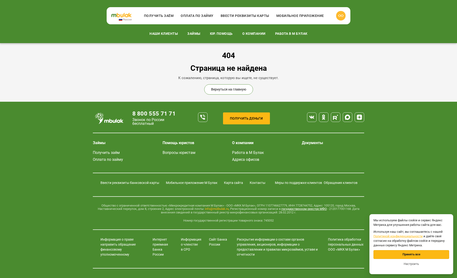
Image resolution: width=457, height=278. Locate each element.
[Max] (347, 117)
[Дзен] (359, 117)
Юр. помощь (221, 33)
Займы (193, 33)
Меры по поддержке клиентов (298, 183)
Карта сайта (233, 183)
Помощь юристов (178, 143)
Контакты (257, 183)
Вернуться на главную (228, 89)
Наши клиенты (163, 33)
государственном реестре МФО (304, 209)
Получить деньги (246, 118)
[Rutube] (335, 117)
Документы (312, 143)
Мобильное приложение (300, 16)
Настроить (411, 264)
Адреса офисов (245, 159)
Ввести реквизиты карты (245, 16)
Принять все (411, 254)
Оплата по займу (197, 16)
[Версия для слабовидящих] (341, 15)
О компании (254, 33)
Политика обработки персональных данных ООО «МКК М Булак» (345, 244)
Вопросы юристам (179, 152)
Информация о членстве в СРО (191, 244)
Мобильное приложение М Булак (192, 183)
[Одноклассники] (323, 117)
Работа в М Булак (291, 33)
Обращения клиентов (341, 183)
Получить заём (159, 16)
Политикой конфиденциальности (398, 236)
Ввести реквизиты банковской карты (129, 183)
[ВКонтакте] (312, 117)
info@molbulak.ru (217, 209)
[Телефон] (203, 117)
